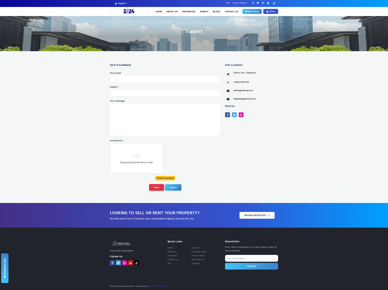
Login (235, 3)
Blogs (216, 11)
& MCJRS (163, 286)
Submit (173, 187)
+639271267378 (241, 82)
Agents (204, 11)
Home (159, 11)
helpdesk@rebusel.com (244, 98)
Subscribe (251, 266)
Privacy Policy (198, 255)
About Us (172, 11)
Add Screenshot (166, 178)
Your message (118, 100)
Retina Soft (153, 286)
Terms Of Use (197, 259)
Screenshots (116, 140)
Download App (4, 267)
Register (243, 3)
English (122, 3)
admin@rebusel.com (243, 90)
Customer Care (198, 251)
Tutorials (195, 263)
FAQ (228, 3)
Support (195, 247)
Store (272, 11)
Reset (156, 187)
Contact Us (231, 11)
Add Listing (253, 11)
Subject (114, 87)
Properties (188, 11)
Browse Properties (255, 215)
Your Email (116, 73)
